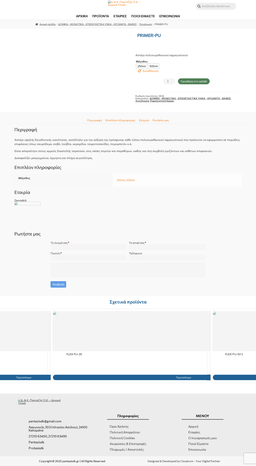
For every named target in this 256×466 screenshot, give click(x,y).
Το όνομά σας (59, 242)
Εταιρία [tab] (144, 120)
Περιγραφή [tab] (94, 120)
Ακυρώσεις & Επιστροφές (128, 444)
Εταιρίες (194, 432)
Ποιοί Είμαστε (198, 444)
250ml (121, 180)
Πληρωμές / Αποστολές (127, 449)
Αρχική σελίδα (48, 24)
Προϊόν (55, 253)
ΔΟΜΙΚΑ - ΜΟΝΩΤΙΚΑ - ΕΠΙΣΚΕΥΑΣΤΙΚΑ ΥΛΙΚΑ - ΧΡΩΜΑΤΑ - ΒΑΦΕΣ (97, 24)
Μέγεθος (142, 61)
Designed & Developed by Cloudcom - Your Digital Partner (184, 461)
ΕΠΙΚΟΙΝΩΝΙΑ (169, 16)
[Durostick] (128, 215)
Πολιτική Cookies (122, 438)
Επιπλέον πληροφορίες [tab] (120, 120)
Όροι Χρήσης (119, 426)
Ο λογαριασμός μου (202, 438)
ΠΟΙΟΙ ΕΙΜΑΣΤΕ (143, 16)
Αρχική (193, 426)
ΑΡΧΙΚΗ (82, 16)
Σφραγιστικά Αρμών (162, 100)
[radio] (141, 66)
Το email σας (137, 242)
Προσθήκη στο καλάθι (194, 81)
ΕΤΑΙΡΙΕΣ (120, 16)
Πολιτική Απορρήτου (125, 432)
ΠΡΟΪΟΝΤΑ (100, 16)
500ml (130, 180)
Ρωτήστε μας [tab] (161, 120)
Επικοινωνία (197, 449)
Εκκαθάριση (150, 70)
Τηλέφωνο (135, 253)
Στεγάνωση (145, 24)
